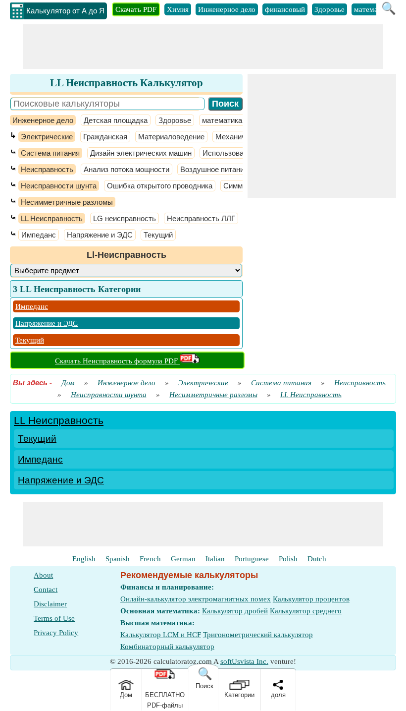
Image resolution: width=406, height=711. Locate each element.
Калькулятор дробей (235, 611)
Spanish (117, 559)
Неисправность (47, 169)
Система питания (50, 153)
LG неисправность (124, 218)
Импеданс (38, 235)
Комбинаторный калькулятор (167, 647)
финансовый (285, 9)
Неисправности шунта (59, 185)
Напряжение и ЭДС (100, 235)
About (43, 575)
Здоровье (329, 9)
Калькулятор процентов (311, 599)
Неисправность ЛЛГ (201, 218)
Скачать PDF (135, 9)
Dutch (316, 559)
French (150, 559)
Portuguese (252, 559)
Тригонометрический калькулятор (258, 635)
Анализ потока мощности (126, 169)
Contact (45, 589)
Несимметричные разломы (67, 202)
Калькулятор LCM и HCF (160, 635)
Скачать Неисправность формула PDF (117, 361)
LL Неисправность (52, 218)
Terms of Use (54, 618)
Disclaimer (50, 604)
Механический (240, 136)
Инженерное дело (226, 9)
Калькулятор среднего (306, 611)
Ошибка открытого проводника (159, 185)
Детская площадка (116, 120)
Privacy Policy (56, 633)
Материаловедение (171, 136)
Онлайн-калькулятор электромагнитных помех (195, 599)
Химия (178, 9)
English (84, 559)
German (183, 559)
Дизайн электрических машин (141, 153)
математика (373, 9)
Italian (215, 559)
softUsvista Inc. (244, 661)
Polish (288, 559)
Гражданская (105, 136)
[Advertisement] (203, 46)
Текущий (158, 235)
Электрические (47, 136)
